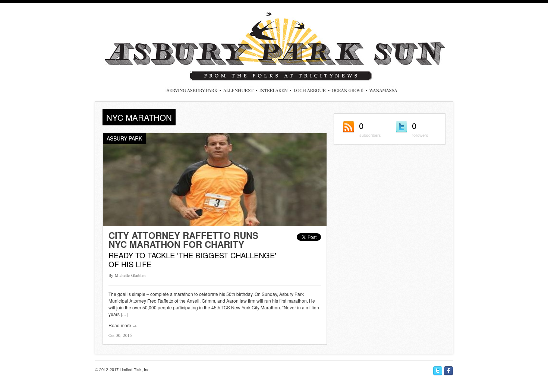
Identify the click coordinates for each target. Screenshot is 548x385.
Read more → (122, 325)
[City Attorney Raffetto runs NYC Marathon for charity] (215, 224)
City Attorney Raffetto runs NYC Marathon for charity (183, 239)
